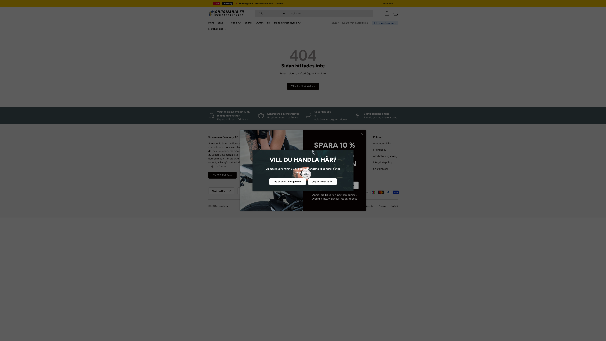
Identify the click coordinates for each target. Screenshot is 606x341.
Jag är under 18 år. (322, 181)
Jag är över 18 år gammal (287, 181)
